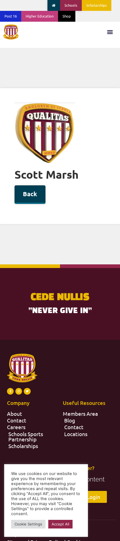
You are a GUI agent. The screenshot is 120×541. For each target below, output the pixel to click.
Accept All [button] (60, 524)
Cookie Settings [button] (28, 524)
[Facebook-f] (10, 391)
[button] (109, 31)
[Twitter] (27, 391)
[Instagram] (18, 391)
